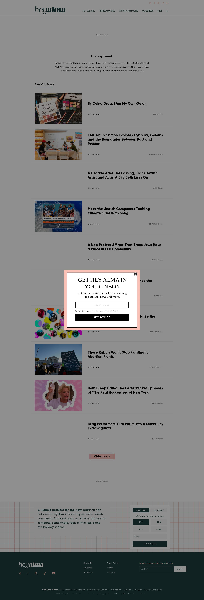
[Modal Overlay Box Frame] (102, 300)
